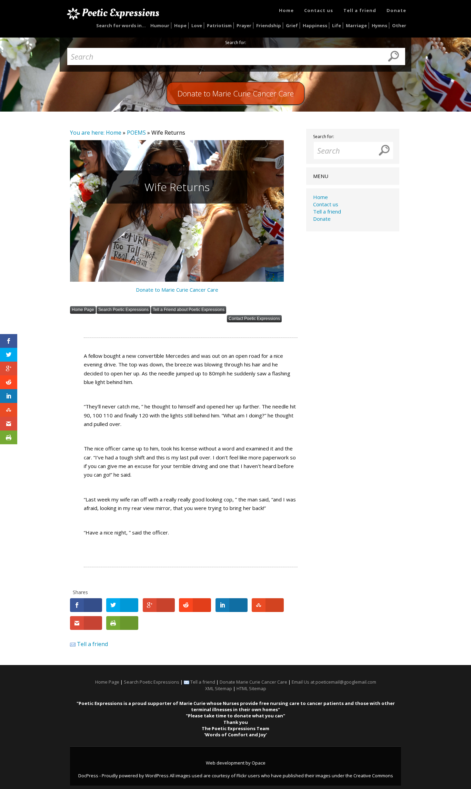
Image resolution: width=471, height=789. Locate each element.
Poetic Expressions (120, 12)
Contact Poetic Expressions (254, 318)
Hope (180, 25)
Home (286, 10)
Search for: (235, 42)
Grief (292, 25)
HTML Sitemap (251, 688)
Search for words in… (121, 25)
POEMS (136, 132)
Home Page (83, 309)
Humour (159, 25)
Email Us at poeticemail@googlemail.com (334, 682)
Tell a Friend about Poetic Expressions (188, 309)
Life (336, 25)
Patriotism (219, 25)
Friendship (268, 25)
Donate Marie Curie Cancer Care (253, 682)
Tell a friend (359, 10)
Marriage (356, 25)
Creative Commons (373, 775)
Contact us (318, 10)
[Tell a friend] (73, 644)
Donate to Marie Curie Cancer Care (177, 289)
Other (399, 25)
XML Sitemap (218, 688)
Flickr (242, 775)
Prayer (244, 25)
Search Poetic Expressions (123, 309)
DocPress (88, 775)
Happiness (315, 25)
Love (196, 25)
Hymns (379, 25)
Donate (396, 10)
